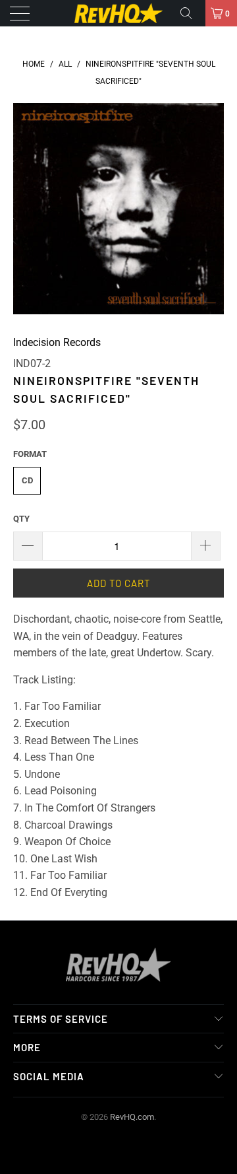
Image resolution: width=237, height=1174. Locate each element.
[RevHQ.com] (118, 13)
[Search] (191, 13)
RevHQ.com (132, 1117)
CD (27, 480)
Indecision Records (57, 342)
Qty (21, 519)
